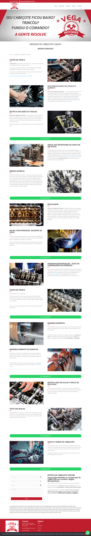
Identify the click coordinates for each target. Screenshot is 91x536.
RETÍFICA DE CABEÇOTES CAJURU (37, 509)
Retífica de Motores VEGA (72, 156)
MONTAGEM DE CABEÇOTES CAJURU (63, 507)
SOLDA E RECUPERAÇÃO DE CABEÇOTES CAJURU (68, 509)
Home (55, 6)
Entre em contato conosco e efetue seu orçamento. (21, 76)
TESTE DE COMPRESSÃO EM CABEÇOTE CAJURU (32, 511)
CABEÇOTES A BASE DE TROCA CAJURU (35, 506)
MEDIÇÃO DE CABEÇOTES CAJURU (49, 507)
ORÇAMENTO (46, 139)
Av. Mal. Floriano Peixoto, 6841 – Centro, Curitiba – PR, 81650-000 (28, 525)
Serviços (68, 6)
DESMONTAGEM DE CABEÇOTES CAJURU (68, 506)
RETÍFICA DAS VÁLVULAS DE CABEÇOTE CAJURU (22, 509)
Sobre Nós (61, 6)
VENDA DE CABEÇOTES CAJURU (55, 512)
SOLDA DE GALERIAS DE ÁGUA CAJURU (51, 509)
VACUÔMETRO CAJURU (44, 512)
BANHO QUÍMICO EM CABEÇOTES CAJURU (20, 506)
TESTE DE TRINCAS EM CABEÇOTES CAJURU (50, 511)
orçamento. (69, 101)
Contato (79, 6)
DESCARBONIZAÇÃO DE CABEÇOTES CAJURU (51, 506)
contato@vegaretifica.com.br (28, 528)
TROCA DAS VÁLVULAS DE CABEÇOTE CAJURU (67, 511)
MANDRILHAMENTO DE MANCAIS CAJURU (34, 507)
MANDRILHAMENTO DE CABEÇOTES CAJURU (18, 507)
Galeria (74, 6)
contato (34, 243)
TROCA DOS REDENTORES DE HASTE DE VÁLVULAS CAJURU (29, 512)
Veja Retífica (56, 274)
